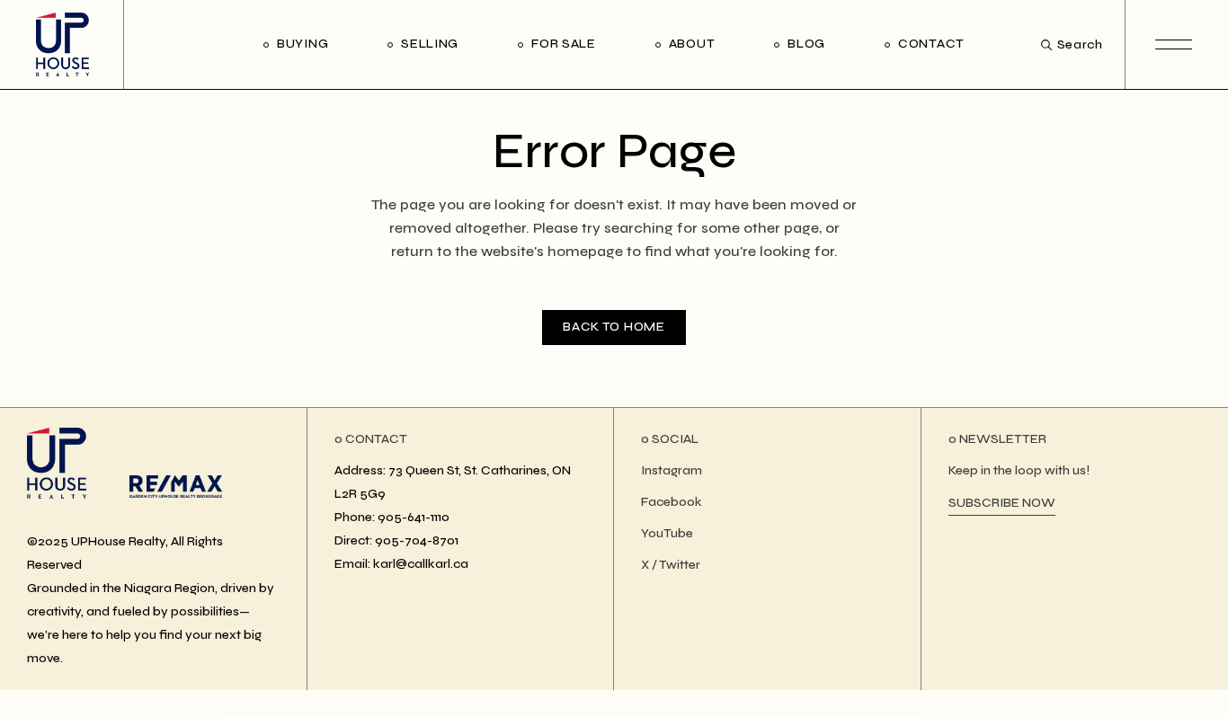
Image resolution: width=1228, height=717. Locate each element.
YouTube (667, 533)
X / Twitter (670, 564)
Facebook (671, 501)
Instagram (671, 470)
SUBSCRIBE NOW (1001, 502)
